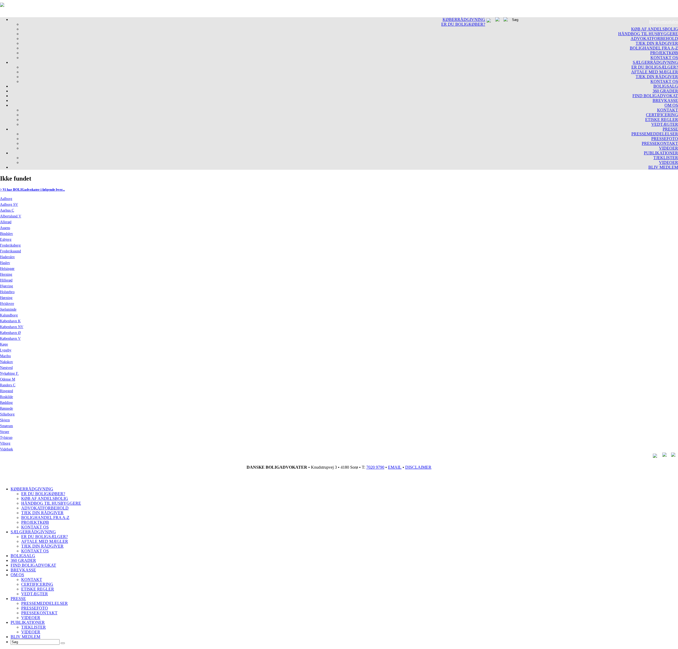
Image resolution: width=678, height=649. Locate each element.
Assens (5, 228)
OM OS (671, 105)
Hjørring (6, 286)
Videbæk (6, 449)
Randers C (7, 385)
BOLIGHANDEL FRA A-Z (654, 48)
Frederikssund (10, 251)
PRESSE (670, 129)
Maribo (5, 356)
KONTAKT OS (664, 57)
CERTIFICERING (662, 115)
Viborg (5, 443)
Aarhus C (7, 210)
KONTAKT (667, 110)
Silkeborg (7, 414)
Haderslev (7, 257)
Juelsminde (8, 309)
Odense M (7, 379)
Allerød (5, 222)
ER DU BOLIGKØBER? (463, 24)
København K (10, 321)
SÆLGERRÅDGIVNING (655, 62)
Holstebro (7, 292)
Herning (6, 274)
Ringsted (6, 391)
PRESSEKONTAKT (660, 143)
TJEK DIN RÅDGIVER (657, 43)
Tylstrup (6, 438)
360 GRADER (665, 91)
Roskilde (6, 397)
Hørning (6, 298)
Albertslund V (10, 216)
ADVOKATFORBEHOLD (654, 38)
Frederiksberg (10, 245)
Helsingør (7, 269)
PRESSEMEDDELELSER (654, 134)
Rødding (6, 403)
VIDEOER (668, 148)
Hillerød (6, 280)
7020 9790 (375, 467)
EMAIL (395, 467)
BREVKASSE (665, 100)
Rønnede (6, 408)
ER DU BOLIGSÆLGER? (654, 67)
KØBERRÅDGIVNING (464, 19)
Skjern (5, 420)
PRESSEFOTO (664, 138)
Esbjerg (5, 239)
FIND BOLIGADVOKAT (655, 95)
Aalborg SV (9, 205)
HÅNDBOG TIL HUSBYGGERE (648, 34)
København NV (11, 327)
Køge (4, 344)
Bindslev (6, 234)
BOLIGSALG (665, 86)
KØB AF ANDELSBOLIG (654, 29)
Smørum (6, 426)
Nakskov (6, 362)
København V (10, 339)
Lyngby (5, 350)
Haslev (5, 263)
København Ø (10, 333)
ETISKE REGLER (661, 119)
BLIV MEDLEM (663, 167)
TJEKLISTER (665, 157)
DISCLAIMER (418, 467)
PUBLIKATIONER (661, 153)
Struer (4, 432)
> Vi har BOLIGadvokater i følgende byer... (32, 189)
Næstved (6, 368)
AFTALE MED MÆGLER (654, 72)
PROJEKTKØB (664, 53)
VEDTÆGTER (664, 124)
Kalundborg (9, 315)
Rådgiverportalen (663, 21)
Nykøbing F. (9, 373)
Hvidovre (7, 304)
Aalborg (6, 199)
